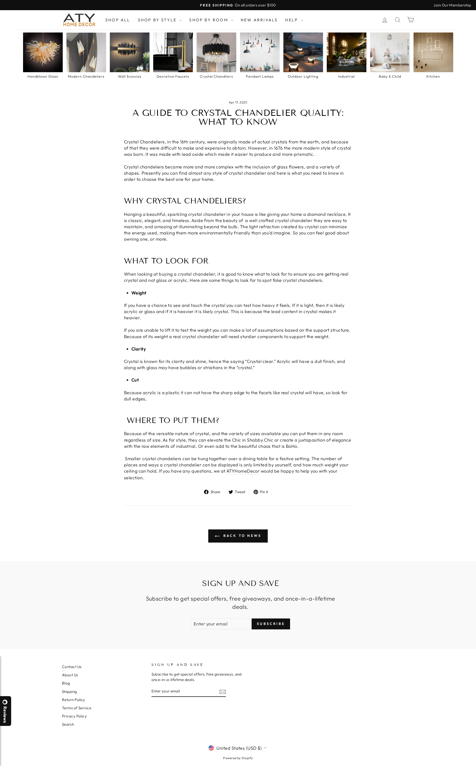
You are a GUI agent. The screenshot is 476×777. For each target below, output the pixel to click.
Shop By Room (209, 19)
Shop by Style (158, 19)
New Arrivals (259, 19)
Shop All (117, 19)
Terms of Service (76, 708)
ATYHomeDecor (243, 471)
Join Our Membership (452, 5)
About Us (70, 675)
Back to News (242, 535)
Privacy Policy (74, 716)
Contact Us (72, 666)
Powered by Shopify (238, 758)
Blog (66, 683)
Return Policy (73, 699)
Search (68, 724)
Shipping (69, 691)
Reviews (5, 714)
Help (292, 19)
